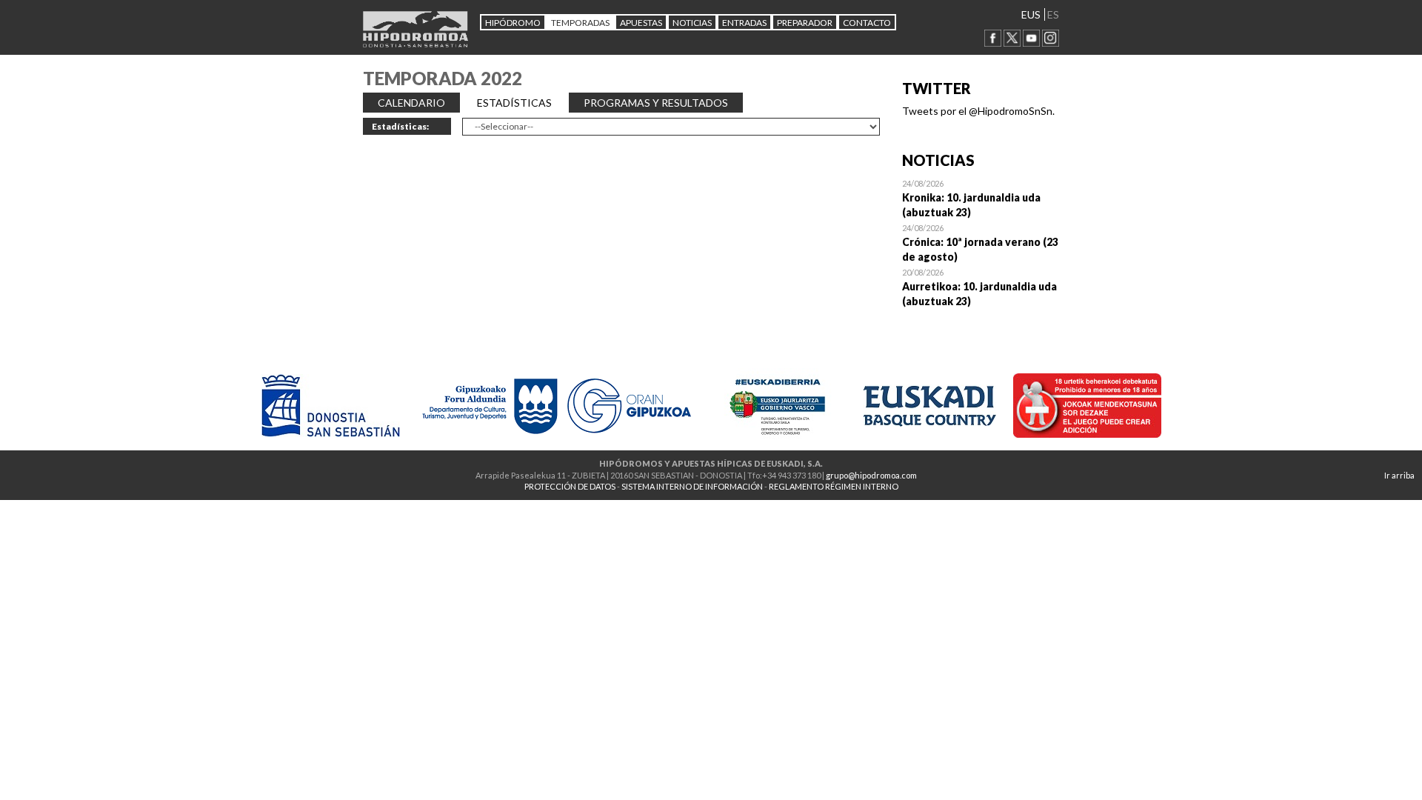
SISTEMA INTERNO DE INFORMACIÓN (692, 486)
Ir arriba (1399, 475)
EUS (1031, 14)
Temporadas (580, 22)
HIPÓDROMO (513, 22)
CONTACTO (867, 22)
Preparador (804, 22)
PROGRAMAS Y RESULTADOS (656, 102)
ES (1053, 14)
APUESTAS (641, 22)
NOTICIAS (692, 22)
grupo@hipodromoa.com (871, 475)
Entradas (744, 22)
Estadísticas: (400, 126)
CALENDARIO (411, 102)
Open (981, 198)
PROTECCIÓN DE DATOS (569, 486)
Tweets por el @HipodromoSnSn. (978, 110)
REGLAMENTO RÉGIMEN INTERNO (833, 486)
